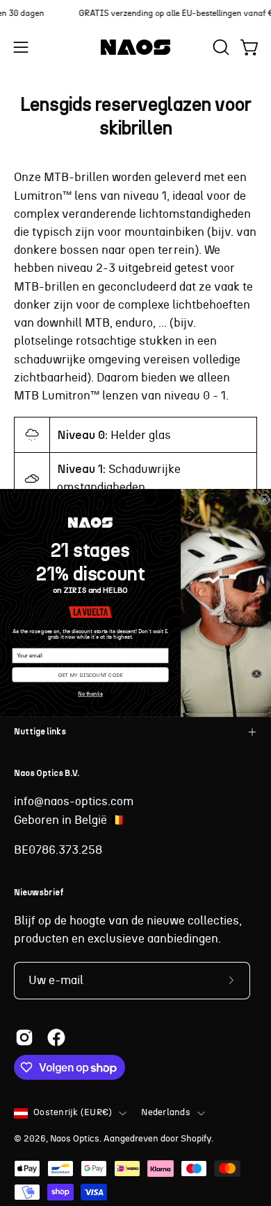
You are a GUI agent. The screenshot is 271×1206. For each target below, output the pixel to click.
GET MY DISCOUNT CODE (90, 674)
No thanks (90, 694)
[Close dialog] (264, 499)
